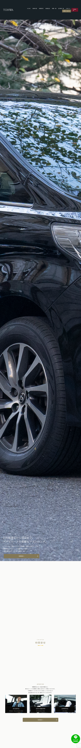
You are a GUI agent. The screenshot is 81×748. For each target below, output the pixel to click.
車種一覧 (54, 8)
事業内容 (35, 8)
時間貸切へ (21, 556)
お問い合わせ (66, 11)
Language (74, 10)
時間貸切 (41, 8)
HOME (29, 8)
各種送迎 (47, 8)
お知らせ (68, 8)
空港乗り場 (61, 8)
